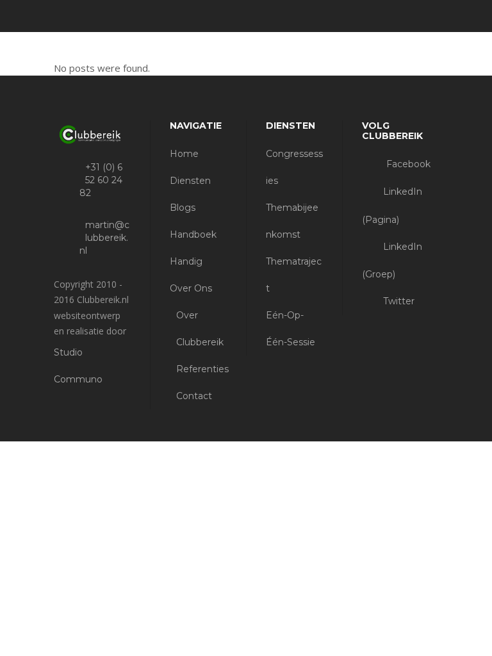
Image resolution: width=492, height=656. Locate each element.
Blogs (182, 207)
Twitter (397, 301)
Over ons (191, 288)
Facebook (407, 164)
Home (184, 154)
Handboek (193, 234)
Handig (186, 261)
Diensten (190, 180)
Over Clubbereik (200, 328)
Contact (194, 396)
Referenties (202, 369)
